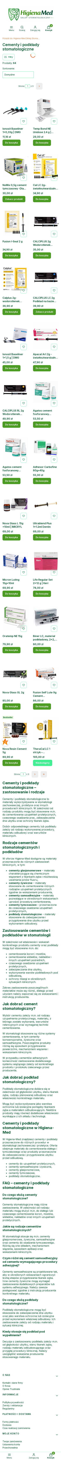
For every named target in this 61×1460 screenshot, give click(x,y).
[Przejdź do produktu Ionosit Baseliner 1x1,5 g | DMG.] (15, 335)
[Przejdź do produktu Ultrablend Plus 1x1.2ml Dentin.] (45, 504)
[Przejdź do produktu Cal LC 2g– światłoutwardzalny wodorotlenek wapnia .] (45, 166)
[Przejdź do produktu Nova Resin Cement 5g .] (15, 730)
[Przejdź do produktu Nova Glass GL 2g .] (15, 673)
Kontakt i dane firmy (13, 1382)
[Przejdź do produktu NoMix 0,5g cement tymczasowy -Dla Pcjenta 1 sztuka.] (15, 166)
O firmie (6, 1386)
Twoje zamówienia (12, 1441)
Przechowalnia (10, 1447)
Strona (21, 86)
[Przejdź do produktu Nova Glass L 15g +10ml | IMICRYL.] (15, 504)
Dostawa (7, 1425)
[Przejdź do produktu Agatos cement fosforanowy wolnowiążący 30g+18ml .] (45, 392)
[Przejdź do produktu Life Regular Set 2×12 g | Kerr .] (45, 561)
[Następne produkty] (35, 774)
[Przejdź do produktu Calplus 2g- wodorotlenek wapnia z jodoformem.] (15, 279)
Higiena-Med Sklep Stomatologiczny (21, 38)
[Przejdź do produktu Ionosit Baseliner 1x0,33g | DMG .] (15, 110)
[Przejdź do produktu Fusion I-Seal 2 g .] (15, 222)
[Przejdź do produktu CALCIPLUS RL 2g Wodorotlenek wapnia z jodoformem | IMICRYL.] (15, 392)
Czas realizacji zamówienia (16, 1428)
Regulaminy (8, 1408)
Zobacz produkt (14, 199)
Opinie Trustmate (11, 1389)
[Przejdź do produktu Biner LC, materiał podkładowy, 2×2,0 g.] (45, 617)
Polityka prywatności (13, 1402)
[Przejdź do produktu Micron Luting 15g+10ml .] (15, 561)
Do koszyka (11, 142)
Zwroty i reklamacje (13, 1405)
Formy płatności (11, 1421)
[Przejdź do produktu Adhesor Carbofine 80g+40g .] (45, 448)
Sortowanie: (9, 68)
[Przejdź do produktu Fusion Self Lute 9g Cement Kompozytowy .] (45, 673)
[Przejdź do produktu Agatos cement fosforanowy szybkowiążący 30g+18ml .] (15, 448)
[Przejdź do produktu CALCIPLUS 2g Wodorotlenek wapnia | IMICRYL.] (45, 222)
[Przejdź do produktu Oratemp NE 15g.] (15, 617)
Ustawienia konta (11, 1444)
